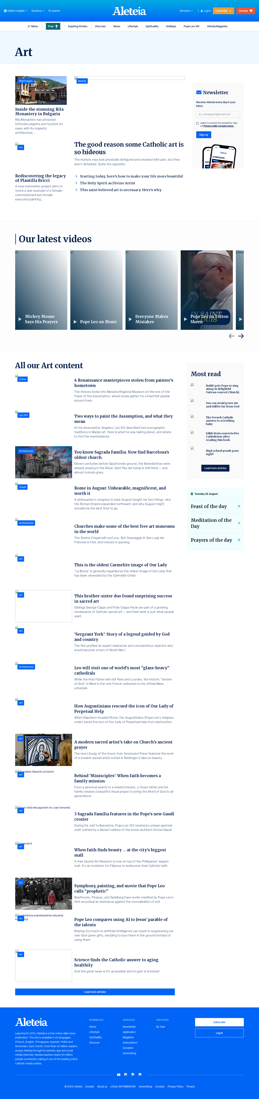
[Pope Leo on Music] (96, 290)
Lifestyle (133, 26)
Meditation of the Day (211, 523)
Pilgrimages (26, 81)
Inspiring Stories (77, 26)
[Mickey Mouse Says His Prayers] (41, 290)
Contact (160, 1086)
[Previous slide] (231, 336)
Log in (207, 10)
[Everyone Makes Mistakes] (152, 290)
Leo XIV (23, 415)
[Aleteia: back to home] (129, 10)
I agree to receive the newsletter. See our (218, 124)
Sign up (203, 134)
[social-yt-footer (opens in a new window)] (118, 1075)
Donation (128, 1048)
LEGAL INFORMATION (123, 1086)
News (116, 26)
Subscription (130, 1042)
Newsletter (129, 1026)
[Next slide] (241, 336)
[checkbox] (197, 123)
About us (102, 1086)
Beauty (82, 81)
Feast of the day (209, 506)
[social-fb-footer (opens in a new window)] (126, 1075)
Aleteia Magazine (217, 26)
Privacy (190, 1086)
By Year (160, 1026)
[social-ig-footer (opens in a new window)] (140, 1075)
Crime (22, 379)
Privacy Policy (175, 1086)
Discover (100, 26)
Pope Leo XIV (191, 26)
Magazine (128, 1037)
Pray (50, 26)
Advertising (129, 1053)
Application (129, 1032)
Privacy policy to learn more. (219, 126)
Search (56, 10)
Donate (243, 10)
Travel (22, 487)
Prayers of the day (211, 540)
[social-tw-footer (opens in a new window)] (133, 1075)
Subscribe (221, 10)
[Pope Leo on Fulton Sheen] (207, 290)
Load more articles (95, 992)
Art (21, 147)
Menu (34, 26)
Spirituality (152, 26)
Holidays (171, 26)
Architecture (26, 451)
